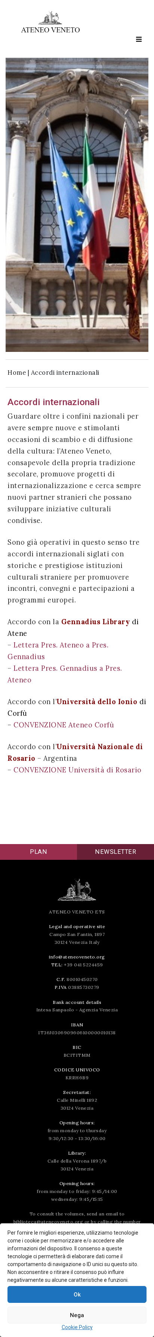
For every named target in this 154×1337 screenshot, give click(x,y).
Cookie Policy (77, 1327)
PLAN (38, 851)
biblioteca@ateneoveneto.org (48, 1221)
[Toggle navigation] (139, 39)
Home (16, 372)
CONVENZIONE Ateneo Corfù (63, 725)
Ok (77, 1294)
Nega (77, 1315)
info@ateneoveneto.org (77, 957)
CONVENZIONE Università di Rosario (77, 770)
